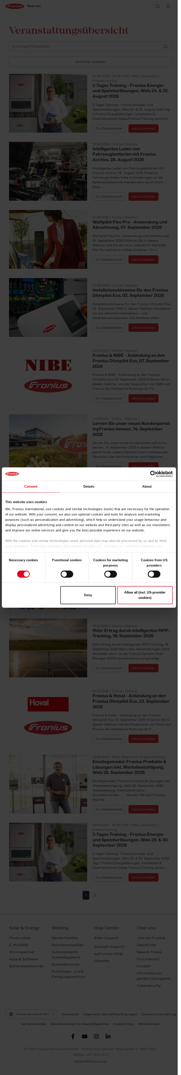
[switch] (67, 574)
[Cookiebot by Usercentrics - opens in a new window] (153, 474)
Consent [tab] (31, 486)
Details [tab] (88, 486)
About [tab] (147, 486)
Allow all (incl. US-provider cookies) (145, 595)
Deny (88, 595)
